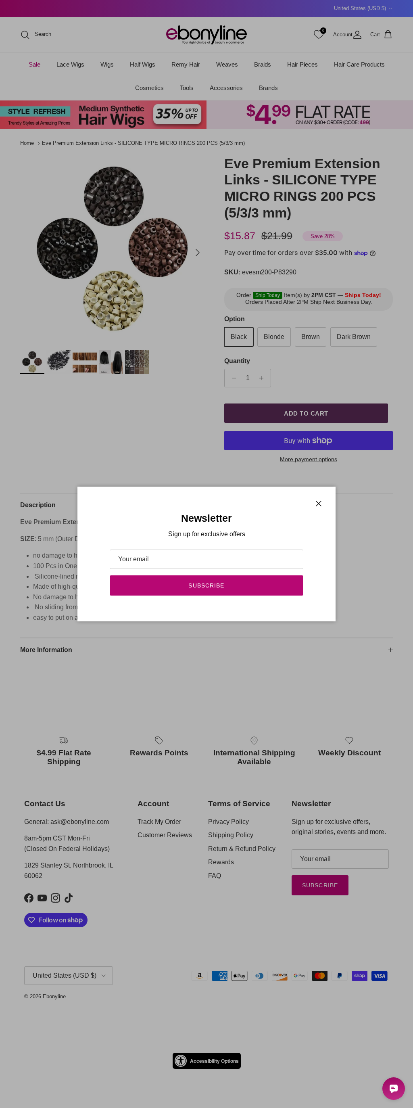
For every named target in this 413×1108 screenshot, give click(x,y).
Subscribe (206, 585)
